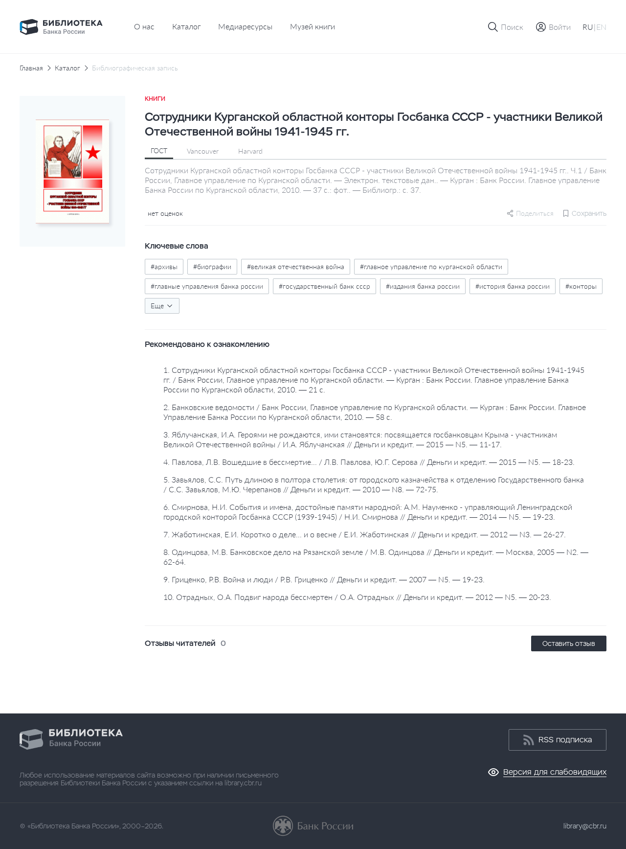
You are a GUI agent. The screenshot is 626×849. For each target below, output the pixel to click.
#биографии (212, 266)
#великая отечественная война (295, 266)
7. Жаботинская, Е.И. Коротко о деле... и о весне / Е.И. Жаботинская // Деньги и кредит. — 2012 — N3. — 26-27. (364, 534)
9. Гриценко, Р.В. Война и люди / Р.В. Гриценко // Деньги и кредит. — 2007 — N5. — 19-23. (324, 579)
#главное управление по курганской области (431, 266)
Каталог (186, 26)
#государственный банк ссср (324, 286)
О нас (144, 26)
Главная (31, 68)
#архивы (164, 266)
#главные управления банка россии (207, 286)
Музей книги (312, 26)
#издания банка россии (423, 286)
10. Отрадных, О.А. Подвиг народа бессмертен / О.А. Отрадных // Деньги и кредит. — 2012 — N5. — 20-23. (357, 596)
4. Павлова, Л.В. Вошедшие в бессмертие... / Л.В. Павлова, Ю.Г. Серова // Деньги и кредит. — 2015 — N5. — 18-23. (369, 461)
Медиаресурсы (245, 26)
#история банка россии (512, 286)
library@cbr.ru (584, 826)
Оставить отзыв (568, 643)
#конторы (581, 286)
